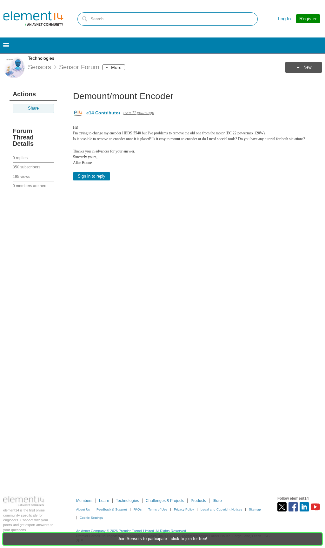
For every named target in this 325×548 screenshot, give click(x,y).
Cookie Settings (91, 517)
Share (33, 108)
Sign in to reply (91, 176)
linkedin (304, 506)
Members (84, 500)
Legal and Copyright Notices (221, 509)
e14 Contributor (103, 112)
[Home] (33, 18)
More (116, 67)
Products (198, 500)
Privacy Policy (184, 509)
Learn (104, 500)
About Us (83, 509)
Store (217, 500)
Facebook (293, 506)
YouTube (315, 506)
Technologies (41, 58)
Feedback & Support (111, 509)
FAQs (138, 509)
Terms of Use (157, 509)
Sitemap (255, 509)
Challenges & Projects (165, 500)
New (307, 67)
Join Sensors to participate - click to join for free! (162, 539)
